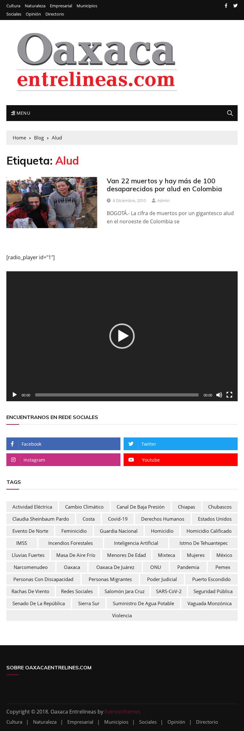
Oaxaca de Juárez (115, 567)
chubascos (220, 507)
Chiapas (186, 507)
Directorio (54, 14)
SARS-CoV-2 (169, 591)
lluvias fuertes (28, 555)
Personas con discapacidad (43, 579)
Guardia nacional (119, 531)
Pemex (222, 567)
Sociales (13, 14)
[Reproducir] (14, 395)
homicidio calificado (209, 531)
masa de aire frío (75, 555)
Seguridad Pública (213, 591)
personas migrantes (110, 579)
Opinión (33, 14)
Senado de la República (38, 603)
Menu (22, 113)
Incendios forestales (70, 543)
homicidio (162, 531)
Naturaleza (35, 6)
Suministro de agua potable (143, 603)
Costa (89, 519)
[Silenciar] (219, 395)
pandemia (188, 567)
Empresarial (61, 6)
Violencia (122, 615)
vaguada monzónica (209, 603)
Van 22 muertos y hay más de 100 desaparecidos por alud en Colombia (164, 185)
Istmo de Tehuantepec (204, 543)
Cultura (13, 6)
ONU (155, 567)
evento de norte (30, 531)
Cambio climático (84, 507)
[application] (122, 336)
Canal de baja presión (141, 507)
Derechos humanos (162, 519)
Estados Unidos (215, 519)
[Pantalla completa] (229, 395)
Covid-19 (118, 519)
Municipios (87, 6)
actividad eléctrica (32, 507)
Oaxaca (72, 567)
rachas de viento (30, 591)
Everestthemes (122, 711)
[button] (122, 336)
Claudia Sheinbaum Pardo (40, 519)
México (224, 555)
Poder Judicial (162, 579)
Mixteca (166, 555)
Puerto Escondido (211, 579)
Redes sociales (77, 591)
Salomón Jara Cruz (125, 591)
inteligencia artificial (136, 543)
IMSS (21, 543)
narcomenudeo (31, 567)
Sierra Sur (88, 603)
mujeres (196, 555)
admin (163, 200)
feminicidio (74, 531)
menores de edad (126, 555)
